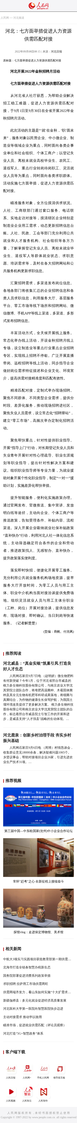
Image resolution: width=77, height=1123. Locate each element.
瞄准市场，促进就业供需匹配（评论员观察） (34, 1025)
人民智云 (27, 1100)
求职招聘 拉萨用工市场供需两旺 (25, 983)
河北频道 (18, 17)
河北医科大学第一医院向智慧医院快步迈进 (33, 1008)
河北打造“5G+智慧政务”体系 (23, 1033)
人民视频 (10, 1100)
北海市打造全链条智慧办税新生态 (27, 967)
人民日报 (10, 1077)
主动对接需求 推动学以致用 (22, 1017)
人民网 (5, 17)
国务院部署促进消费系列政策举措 (27, 975)
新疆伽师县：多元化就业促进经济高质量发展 (34, 1000)
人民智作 (43, 1100)
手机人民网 (43, 1077)
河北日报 (56, 51)
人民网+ (27, 1077)
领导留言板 (59, 1077)
